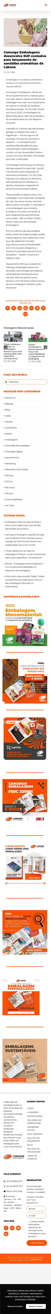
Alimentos (10, 398)
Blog (7, 410)
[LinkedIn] (6, 1234)
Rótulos (9, 493)
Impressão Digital (14, 451)
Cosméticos (11, 428)
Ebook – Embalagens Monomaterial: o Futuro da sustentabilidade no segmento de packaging (36, 351)
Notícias (9, 475)
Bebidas (9, 404)
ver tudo (9, 505)
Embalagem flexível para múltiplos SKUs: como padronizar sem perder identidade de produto (23, 525)
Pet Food (10, 487)
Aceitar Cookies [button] (36, 1306)
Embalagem (11, 440)
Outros (8, 481)
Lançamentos (12, 457)
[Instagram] (12, 1228)
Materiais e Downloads (16, 469)
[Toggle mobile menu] (46, 5)
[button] (5, 347)
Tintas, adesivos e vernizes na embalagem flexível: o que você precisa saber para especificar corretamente (13, 351)
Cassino (9, 422)
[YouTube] (18, 1228)
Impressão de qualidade (17, 445)
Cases (8, 416)
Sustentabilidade (14, 499)
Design (8, 433)
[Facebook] (6, 1228)
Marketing (10, 463)
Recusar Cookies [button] (15, 1306)
